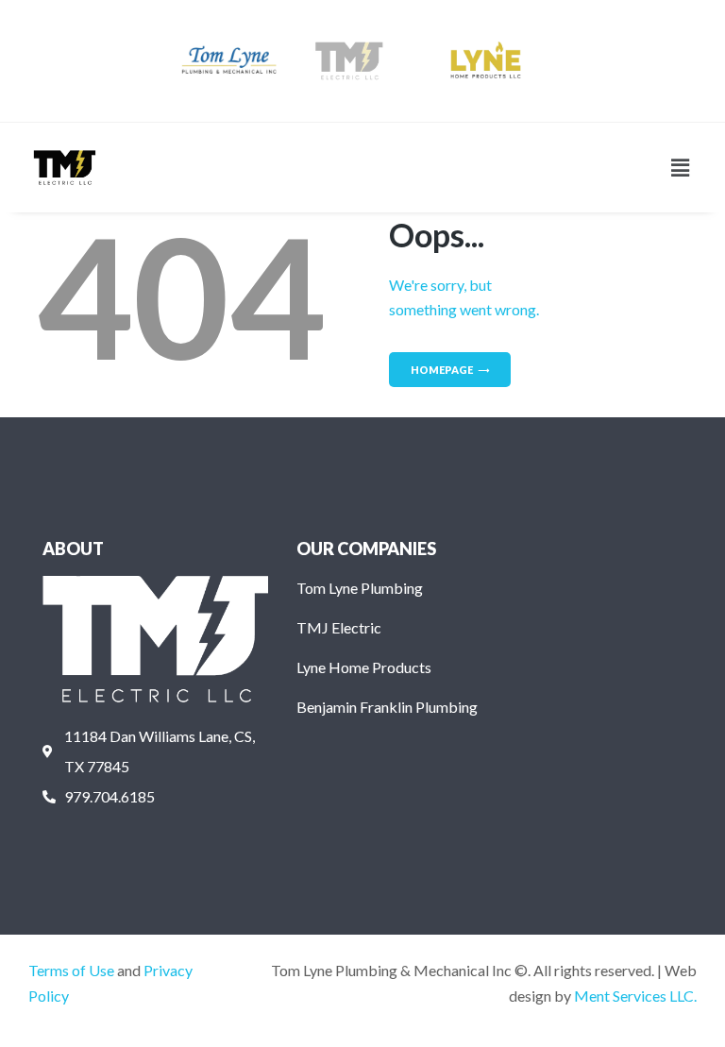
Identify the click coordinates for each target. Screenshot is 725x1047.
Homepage (442, 369)
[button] (681, 167)
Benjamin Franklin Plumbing (387, 707)
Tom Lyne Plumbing (359, 588)
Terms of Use (71, 970)
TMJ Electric (338, 627)
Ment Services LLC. (635, 996)
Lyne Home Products (363, 667)
